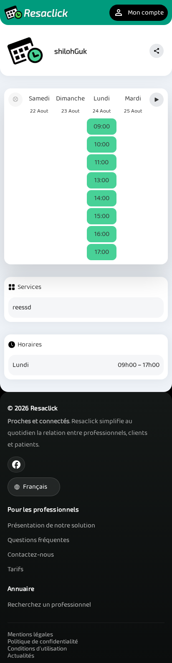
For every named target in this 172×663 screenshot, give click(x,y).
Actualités (21, 655)
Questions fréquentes (38, 540)
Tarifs (15, 569)
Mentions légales (30, 634)
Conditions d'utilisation (37, 648)
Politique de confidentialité (43, 641)
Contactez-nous (31, 555)
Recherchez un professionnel (49, 605)
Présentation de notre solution (51, 526)
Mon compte (139, 13)
